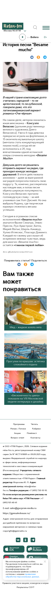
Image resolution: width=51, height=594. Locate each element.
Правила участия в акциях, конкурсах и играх (25, 583)
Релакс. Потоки (18, 429)
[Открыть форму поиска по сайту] (35, 27)
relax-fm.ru (8, 450)
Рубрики (36, 429)
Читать (34, 424)
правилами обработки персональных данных (22, 575)
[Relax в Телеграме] (32, 539)
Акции (17, 433)
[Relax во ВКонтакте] (18, 539)
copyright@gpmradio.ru (15, 531)
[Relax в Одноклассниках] (25, 539)
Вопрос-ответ (17, 438)
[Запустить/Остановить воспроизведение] (22, 37)
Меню (46, 28)
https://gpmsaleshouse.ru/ (16, 513)
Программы (19, 424)
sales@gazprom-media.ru (23, 508)
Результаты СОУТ (25, 587)
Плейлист (32, 433)
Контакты (35, 438)
